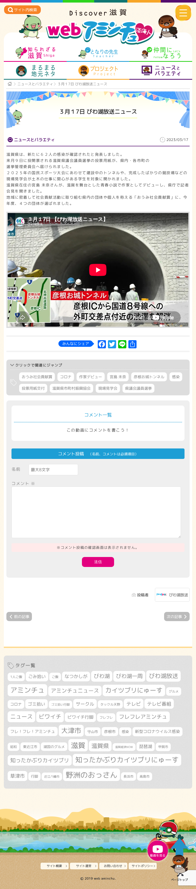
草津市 (17, 776)
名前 (15, 469)
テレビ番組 (159, 703)
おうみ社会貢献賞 (37, 377)
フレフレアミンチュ (143, 716)
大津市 (71, 730)
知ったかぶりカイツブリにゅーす (127, 760)
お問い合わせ (113, 866)
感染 (176, 377)
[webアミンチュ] (98, 14)
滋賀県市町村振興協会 (71, 388)
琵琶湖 (145, 746)
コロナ (65, 377)
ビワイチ (50, 716)
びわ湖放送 (178, 595)
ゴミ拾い (36, 704)
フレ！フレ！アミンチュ (32, 731)
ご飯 (55, 676)
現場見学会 (107, 388)
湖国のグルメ (54, 746)
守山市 (92, 731)
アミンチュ (27, 690)
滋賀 (78, 745)
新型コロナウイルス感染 (157, 731)
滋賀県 (100, 746)
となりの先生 (98, 52)
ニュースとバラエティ (161, 70)
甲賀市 (163, 746)
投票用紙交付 (33, 388)
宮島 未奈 (118, 377)
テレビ (133, 703)
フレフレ (106, 717)
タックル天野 (110, 704)
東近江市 (30, 746)
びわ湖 (102, 676)
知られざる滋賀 (35, 52)
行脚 (34, 776)
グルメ (174, 691)
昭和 (13, 746)
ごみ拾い (37, 676)
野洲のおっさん (91, 774)
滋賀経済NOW (124, 747)
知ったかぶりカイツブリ (39, 760)
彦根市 (110, 731)
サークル (85, 704)
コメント (23, 483)
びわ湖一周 (129, 676)
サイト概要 (54, 866)
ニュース (21, 716)
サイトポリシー (142, 866)
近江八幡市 (51, 776)
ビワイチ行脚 (80, 717)
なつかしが (76, 676)
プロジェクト (98, 70)
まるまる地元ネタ (35, 70)
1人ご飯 (16, 676)
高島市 (145, 776)
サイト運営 (83, 866)
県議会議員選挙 (138, 388)
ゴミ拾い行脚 (60, 704)
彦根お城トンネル (149, 377)
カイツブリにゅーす (134, 690)
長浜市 (128, 776)
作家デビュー (90, 377)
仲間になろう (161, 52)
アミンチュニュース (75, 690)
